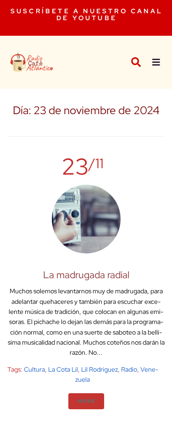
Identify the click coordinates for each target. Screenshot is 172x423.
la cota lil (63, 369)
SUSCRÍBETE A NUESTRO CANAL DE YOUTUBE (87, 14)
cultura (34, 369)
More (86, 401)
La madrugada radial (86, 275)
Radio (129, 369)
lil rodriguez (99, 369)
